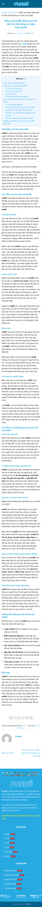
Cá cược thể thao (13, 88)
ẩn (24, 79)
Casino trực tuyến (13, 91)
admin (32, 33)
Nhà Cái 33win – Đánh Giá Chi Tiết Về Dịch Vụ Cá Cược (30, 753)
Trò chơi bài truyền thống (16, 96)
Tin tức (15, 12)
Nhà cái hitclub (8, 753)
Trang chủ (6, 12)
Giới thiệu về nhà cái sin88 (14, 83)
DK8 (10, 816)
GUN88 (5, 816)
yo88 (4, 818)
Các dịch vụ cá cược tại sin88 (15, 86)
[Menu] (3, 4)
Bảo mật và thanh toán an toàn (18, 110)
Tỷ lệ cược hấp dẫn (14, 105)
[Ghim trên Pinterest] (27, 718)
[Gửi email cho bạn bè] (23, 718)
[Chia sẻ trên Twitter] (19, 718)
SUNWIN (22, 816)
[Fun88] (21, 4)
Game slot (10, 94)
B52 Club (30, 816)
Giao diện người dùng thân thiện (19, 118)
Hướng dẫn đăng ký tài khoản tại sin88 (18, 121)
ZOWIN (15, 816)
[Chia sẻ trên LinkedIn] (31, 718)
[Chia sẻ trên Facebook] (15, 718)
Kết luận (7, 124)
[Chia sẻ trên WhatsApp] (11, 718)
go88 (37, 816)
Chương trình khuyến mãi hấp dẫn (20, 107)
